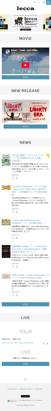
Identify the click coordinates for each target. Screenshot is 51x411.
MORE (25, 77)
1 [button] (24, 30)
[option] (25, 23)
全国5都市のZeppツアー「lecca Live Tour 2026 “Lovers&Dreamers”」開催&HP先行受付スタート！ (29, 249)
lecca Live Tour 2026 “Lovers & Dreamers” (18, 343)
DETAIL (25, 126)
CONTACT (39, 389)
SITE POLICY (12, 389)
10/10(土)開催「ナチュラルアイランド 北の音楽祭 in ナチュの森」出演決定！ (28, 158)
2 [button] (27, 30)
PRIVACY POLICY (26, 389)
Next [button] (49, 23)
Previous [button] (2, 23)
